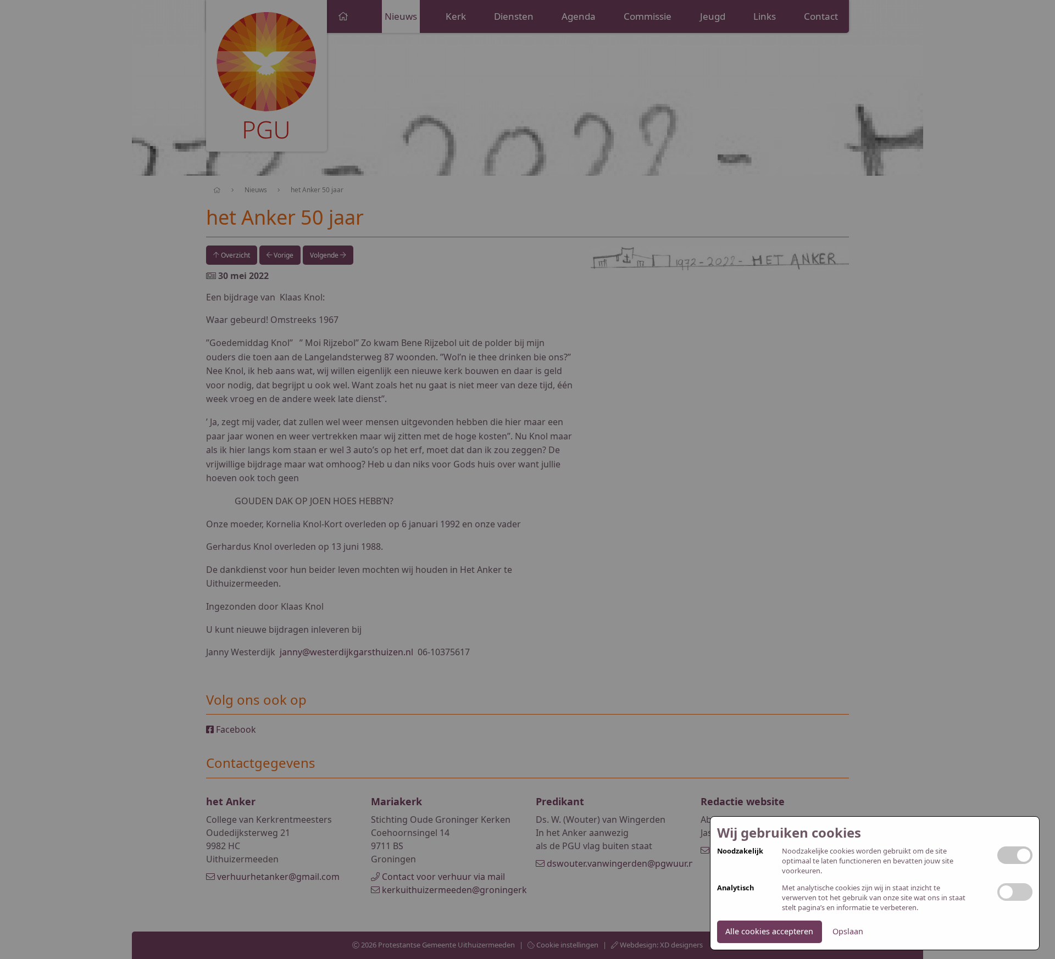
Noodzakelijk (740, 851)
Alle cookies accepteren (769, 931)
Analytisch (735, 888)
